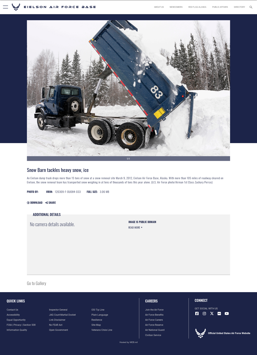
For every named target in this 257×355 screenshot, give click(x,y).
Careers (151, 300)
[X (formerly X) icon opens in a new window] (212, 313)
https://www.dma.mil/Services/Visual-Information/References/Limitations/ (163, 246)
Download (36, 202)
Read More (134, 227)
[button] (5, 7)
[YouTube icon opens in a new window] (226, 313)
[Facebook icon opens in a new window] (197, 313)
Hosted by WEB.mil (129, 342)
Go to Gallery (36, 283)
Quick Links (16, 300)
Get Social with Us (206, 308)
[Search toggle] (251, 7)
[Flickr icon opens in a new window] (219, 313)
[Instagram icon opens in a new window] (204, 313)
